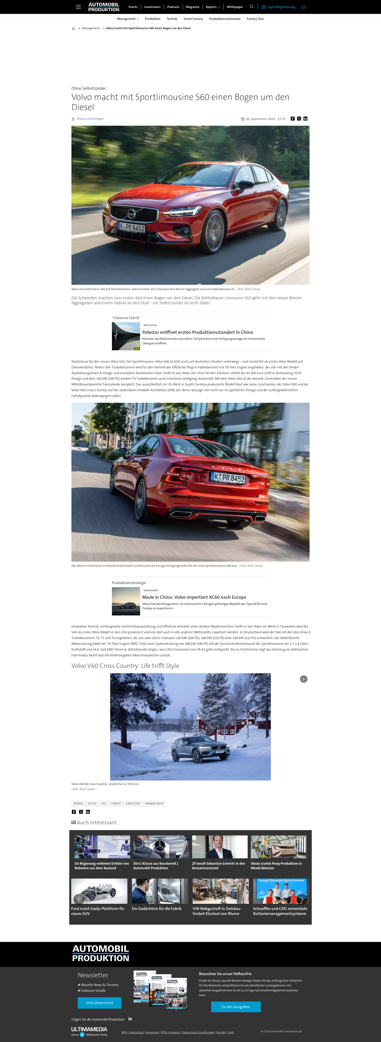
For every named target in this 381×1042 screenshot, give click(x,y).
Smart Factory (193, 19)
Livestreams (152, 7)
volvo (92, 803)
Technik (172, 19)
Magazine (192, 7)
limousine (133, 803)
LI (131, 1019)
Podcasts (173, 7)
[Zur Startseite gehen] (104, 7)
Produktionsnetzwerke (225, 19)
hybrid (116, 803)
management (154, 803)
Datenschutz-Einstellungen (198, 1032)
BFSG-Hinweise (170, 1032)
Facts (231, 1032)
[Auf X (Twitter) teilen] (300, 119)
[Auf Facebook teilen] (293, 119)
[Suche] (252, 7)
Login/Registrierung (281, 7)
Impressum (152, 1032)
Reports (211, 7)
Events (133, 7)
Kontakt (221, 1032)
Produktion (153, 19)
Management (126, 19)
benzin (78, 803)
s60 (104, 803)
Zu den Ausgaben (236, 1006)
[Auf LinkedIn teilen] (306, 119)
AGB (124, 1032)
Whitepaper (235, 7)
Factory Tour (255, 19)
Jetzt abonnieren (99, 1002)
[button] (79, 899)
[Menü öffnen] (78, 7)
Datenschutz (136, 1032)
